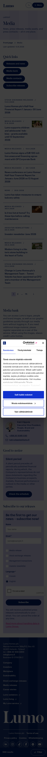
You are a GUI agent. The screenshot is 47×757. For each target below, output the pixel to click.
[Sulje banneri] (43, 343)
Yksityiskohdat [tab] (24, 350)
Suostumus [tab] (8, 350)
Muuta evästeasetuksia (22, 403)
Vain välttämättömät (23, 412)
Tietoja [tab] (39, 350)
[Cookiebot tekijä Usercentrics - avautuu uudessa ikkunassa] (27, 343)
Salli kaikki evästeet (23, 395)
